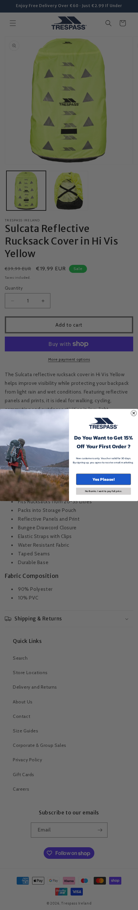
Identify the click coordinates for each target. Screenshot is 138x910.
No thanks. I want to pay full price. (103, 491)
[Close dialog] (134, 413)
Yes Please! (103, 479)
